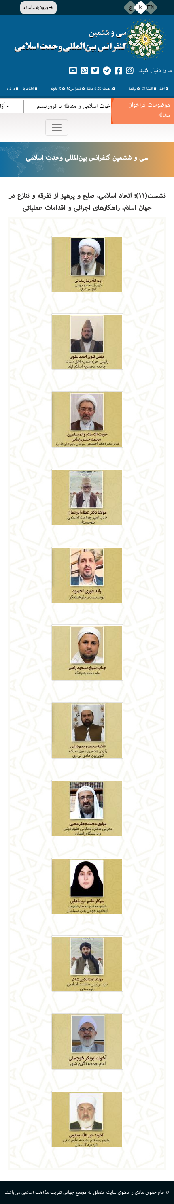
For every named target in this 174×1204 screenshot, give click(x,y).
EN (151, 7)
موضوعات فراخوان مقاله (149, 109)
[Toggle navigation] (56, 127)
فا (140, 7)
